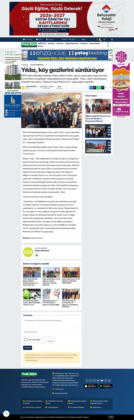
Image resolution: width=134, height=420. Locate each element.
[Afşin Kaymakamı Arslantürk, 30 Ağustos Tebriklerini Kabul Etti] (71, 294)
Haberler (24, 65)
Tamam (111, 417)
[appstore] (90, 386)
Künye (40, 46)
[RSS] (109, 380)
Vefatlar (51, 43)
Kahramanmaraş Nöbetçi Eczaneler (32, 402)
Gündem (84, 43)
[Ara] (108, 43)
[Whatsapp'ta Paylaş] (98, 87)
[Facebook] (87, 380)
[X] (90, 380)
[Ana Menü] (108, 46)
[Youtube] (102, 380)
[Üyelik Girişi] (111, 39)
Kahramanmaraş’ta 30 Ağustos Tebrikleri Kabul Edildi (71, 281)
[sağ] (121, 83)
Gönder (27, 348)
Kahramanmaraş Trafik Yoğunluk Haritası (99, 402)
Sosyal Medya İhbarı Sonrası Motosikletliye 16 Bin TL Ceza (32, 303)
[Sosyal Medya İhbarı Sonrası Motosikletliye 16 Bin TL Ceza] (32, 294)
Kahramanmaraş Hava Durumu (54, 402)
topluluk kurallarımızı (42, 355)
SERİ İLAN (42, 43)
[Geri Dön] (6, 414)
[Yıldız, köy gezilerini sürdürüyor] (51, 110)
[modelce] (67, 55)
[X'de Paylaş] (94, 87)
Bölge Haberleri (72, 43)
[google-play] (106, 386)
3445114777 (59, 389)
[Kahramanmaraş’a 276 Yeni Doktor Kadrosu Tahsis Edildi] (51, 294)
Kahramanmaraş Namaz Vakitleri (77, 402)
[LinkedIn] (98, 380)
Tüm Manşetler (53, 407)
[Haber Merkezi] (28, 252)
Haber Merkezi (42, 251)
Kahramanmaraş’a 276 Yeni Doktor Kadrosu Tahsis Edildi (51, 303)
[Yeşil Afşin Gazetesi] (29, 45)
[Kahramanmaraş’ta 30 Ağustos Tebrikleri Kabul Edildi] (71, 272)
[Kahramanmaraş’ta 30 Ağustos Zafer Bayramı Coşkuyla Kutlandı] (51, 272)
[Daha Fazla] (102, 87)
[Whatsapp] (105, 380)
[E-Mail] (36, 255)
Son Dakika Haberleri (77, 407)
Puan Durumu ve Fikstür (33, 407)
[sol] (12, 83)
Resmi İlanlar (94, 43)
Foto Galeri (29, 39)
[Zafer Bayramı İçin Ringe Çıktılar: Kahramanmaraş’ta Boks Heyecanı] (32, 272)
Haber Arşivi (97, 407)
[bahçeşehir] (67, 19)
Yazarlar (51, 39)
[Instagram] (94, 380)
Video (40, 39)
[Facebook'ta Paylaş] (90, 87)
